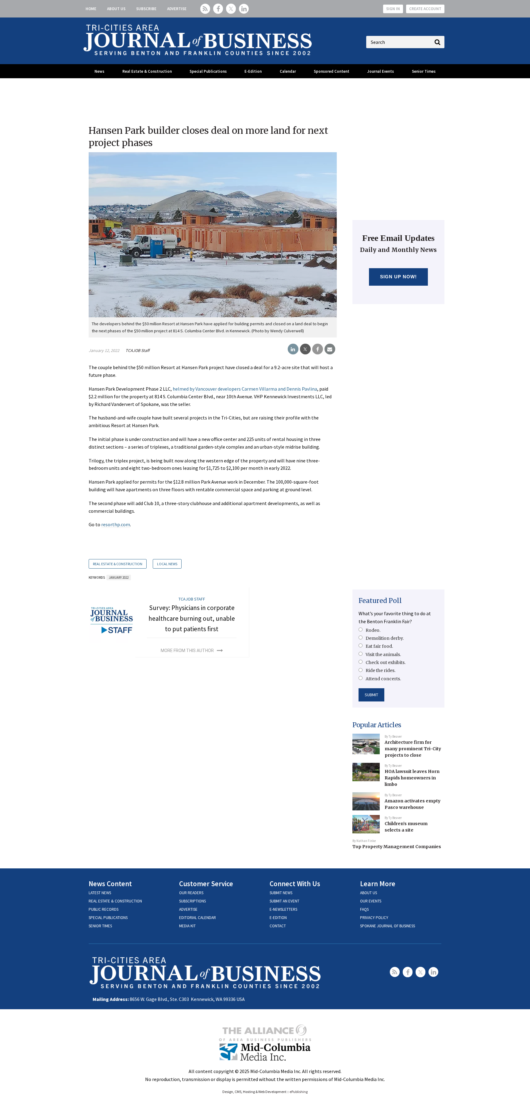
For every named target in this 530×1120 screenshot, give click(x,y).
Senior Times (424, 71)
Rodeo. (373, 630)
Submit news (281, 892)
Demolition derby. (385, 638)
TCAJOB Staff (137, 350)
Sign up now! (398, 276)
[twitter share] (305, 349)
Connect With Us (295, 883)
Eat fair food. (379, 646)
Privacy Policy (374, 917)
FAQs (364, 909)
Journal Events (380, 71)
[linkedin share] (293, 349)
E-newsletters (283, 909)
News (99, 71)
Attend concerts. (383, 679)
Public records (103, 909)
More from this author (187, 650)
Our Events (370, 901)
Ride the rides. (380, 670)
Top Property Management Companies (396, 846)
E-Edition (253, 71)
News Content (110, 883)
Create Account (425, 8)
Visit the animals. (383, 654)
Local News (167, 564)
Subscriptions (192, 901)
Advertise (176, 8)
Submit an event (284, 901)
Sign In (393, 8)
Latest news (100, 892)
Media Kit (187, 926)
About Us (116, 8)
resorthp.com (115, 524)
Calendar (288, 71)
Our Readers (191, 892)
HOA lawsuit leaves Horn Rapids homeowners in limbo (412, 778)
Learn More (377, 883)
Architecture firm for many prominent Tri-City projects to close (413, 749)
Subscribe (146, 8)
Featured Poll (380, 601)
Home (91, 8)
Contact (278, 926)
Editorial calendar (197, 917)
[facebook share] (317, 349)
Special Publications (208, 71)
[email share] (330, 349)
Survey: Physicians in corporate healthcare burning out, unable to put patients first (191, 618)
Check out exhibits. (385, 662)
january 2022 (119, 577)
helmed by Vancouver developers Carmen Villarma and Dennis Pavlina (245, 389)
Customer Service (206, 883)
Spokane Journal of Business (387, 926)
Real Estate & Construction (147, 71)
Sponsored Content (331, 71)
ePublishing (299, 1091)
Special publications (108, 917)
